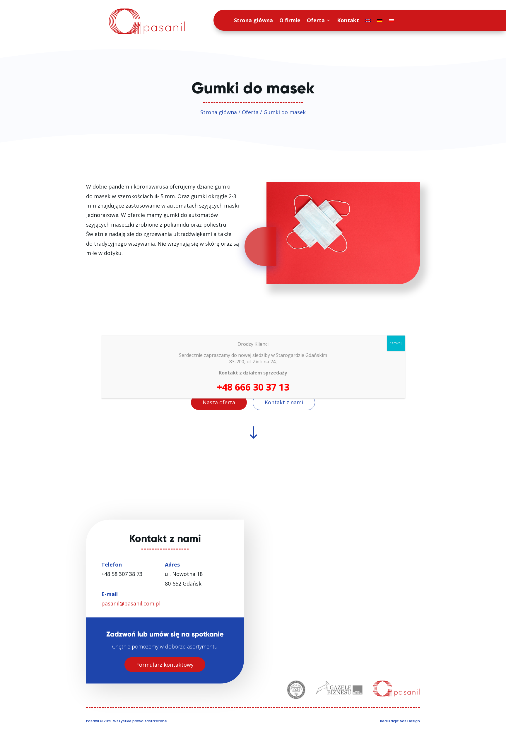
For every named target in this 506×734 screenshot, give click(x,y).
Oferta (316, 20)
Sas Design (410, 720)
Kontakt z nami (284, 402)
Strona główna (253, 20)
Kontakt (348, 20)
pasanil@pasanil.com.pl (130, 603)
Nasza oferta (219, 402)
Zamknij (395, 343)
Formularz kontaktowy (165, 664)
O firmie (289, 20)
